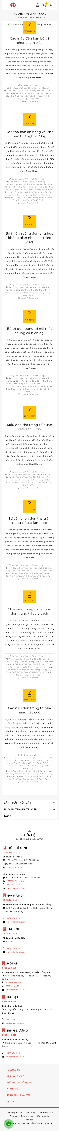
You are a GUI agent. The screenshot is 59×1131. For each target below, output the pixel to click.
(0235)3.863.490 (13, 983)
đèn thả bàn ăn (22, 184)
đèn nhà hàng (27, 662)
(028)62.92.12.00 (15, 881)
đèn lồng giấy (35, 771)
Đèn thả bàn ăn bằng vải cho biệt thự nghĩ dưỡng (30, 134)
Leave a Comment (29, 101)
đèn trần (39, 187)
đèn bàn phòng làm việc (23, 93)
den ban (22, 91)
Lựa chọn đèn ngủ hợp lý (36, 88)
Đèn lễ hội (31, 1113)
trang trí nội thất (30, 99)
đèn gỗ (40, 93)
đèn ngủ (15, 96)
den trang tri (26, 659)
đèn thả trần (15, 187)
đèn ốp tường (27, 386)
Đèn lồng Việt (20, 17)
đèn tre (23, 482)
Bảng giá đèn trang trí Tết (32, 287)
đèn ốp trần (21, 477)
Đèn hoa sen (27, 1116)
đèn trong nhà (24, 195)
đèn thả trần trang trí (16, 576)
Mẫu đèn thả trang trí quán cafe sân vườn (29, 427)
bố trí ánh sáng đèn (25, 381)
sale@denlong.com (15, 888)
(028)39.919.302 (15, 867)
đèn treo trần (14, 779)
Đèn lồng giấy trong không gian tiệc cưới (27, 758)
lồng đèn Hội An (45, 482)
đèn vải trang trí (39, 779)
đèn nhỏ (33, 182)
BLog (31, 17)
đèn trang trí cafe (18, 667)
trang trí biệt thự (23, 197)
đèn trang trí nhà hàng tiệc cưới (27, 293)
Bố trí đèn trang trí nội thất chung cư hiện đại (29, 331)
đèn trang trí (40, 96)
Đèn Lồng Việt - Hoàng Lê (39, 1123)
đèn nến (47, 771)
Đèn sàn (29, 1120)
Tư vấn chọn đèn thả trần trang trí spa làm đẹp (29, 521)
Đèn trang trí (16, 88)
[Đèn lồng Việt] (13, 4)
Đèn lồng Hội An (40, 474)
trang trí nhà (39, 197)
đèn (45, 384)
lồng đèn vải (28, 485)
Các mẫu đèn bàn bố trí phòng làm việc (29, 41)
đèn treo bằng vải (19, 192)
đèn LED (23, 771)
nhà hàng (36, 670)
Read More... (36, 77)
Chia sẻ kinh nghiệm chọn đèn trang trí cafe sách (29, 611)
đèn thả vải (28, 187)
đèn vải (36, 195)
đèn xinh (45, 195)
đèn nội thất (26, 96)
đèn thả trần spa (42, 573)
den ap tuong (35, 384)
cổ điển (23, 182)
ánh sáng (12, 91)
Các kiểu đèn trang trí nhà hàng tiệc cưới (29, 710)
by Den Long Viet (29, 85)
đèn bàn (31, 91)
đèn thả (9, 184)
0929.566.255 (13, 1020)
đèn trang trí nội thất (36, 389)
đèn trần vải (12, 480)
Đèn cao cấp (43, 1116)
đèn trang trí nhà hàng (35, 189)
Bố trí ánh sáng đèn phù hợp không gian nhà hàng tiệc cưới (30, 238)
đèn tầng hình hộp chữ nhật (33, 568)
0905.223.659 (12, 986)
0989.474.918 (13, 885)
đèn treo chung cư (38, 192)
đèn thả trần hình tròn (22, 573)
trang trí (9, 197)
